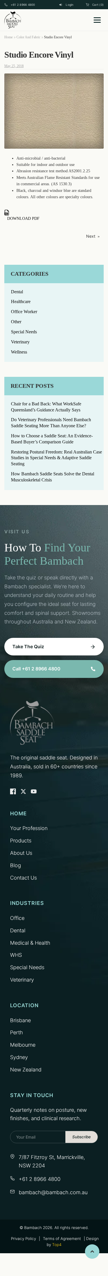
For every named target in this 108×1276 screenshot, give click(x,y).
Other (16, 321)
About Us (21, 853)
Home (8, 37)
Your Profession (29, 828)
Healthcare (21, 301)
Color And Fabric (28, 37)
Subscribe (81, 1137)
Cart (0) (98, 4)
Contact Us (23, 878)
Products (20, 841)
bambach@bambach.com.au (53, 1192)
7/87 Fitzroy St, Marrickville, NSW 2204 (52, 1161)
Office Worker (24, 311)
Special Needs (24, 331)
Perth (16, 1032)
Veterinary (20, 341)
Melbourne (22, 1045)
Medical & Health (30, 943)
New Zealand (25, 1070)
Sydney (19, 1057)
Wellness (19, 351)
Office (17, 918)
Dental (17, 291)
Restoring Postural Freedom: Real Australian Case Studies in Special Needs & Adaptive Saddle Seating (56, 457)
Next (90, 236)
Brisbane (20, 1020)
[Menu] (97, 20)
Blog (15, 865)
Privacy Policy (23, 1238)
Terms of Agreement (62, 1238)
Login (69, 4)
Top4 (56, 1244)
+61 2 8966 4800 (23, 4)
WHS (16, 955)
